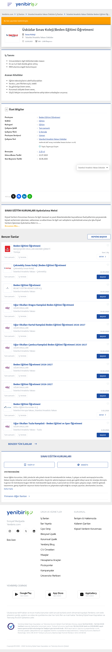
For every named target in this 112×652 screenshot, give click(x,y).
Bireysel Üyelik (48, 534)
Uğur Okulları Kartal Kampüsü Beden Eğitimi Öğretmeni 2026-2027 (49, 324)
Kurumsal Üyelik (49, 539)
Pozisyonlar (47, 565)
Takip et (31, 465)
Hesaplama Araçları (51, 560)
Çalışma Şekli (11, 128)
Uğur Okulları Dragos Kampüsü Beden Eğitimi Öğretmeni (43, 304)
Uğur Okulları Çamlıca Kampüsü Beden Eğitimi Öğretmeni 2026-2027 (50, 344)
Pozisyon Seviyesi (13, 135)
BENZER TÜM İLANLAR (20, 443)
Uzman (42, 135)
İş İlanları (45, 518)
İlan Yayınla (46, 523)
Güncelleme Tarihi (13, 155)
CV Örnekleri (47, 549)
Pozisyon (9, 117)
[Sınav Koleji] (12, 35)
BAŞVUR (103, 277)
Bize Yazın (11, 539)
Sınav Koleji (30, 34)
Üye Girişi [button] (46, 528)
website (84, 465)
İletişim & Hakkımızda (85, 518)
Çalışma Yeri (10, 139)
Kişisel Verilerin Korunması (87, 528)
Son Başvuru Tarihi (13, 158)
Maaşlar (45, 554)
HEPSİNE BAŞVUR (99, 236)
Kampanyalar (47, 570)
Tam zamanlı (44, 128)
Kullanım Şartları (82, 523)
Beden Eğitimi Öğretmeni (49, 117)
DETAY (101, 257)
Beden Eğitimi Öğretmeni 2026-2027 (33, 364)
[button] (12, 226)
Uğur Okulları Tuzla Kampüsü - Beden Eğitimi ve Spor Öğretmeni (47, 423)
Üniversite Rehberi (51, 575)
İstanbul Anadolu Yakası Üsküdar (39, 37)
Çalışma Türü (11, 131)
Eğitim (42, 120)
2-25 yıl (42, 151)
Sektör (8, 120)
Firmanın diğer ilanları (15, 496)
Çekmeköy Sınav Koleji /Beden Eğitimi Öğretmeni (39, 265)
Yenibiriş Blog (47, 544)
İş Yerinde (43, 131)
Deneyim (9, 151)
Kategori (9, 124)
